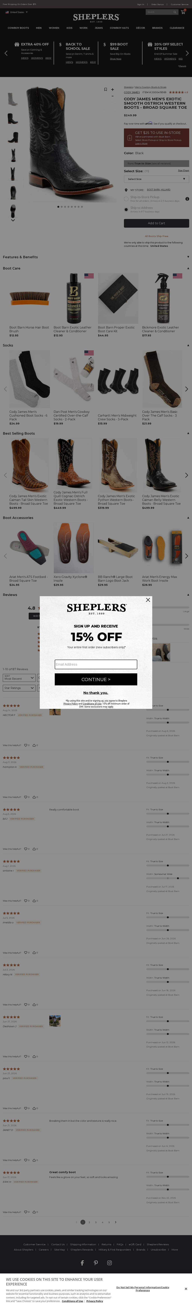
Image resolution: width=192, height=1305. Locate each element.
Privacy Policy (94, 1301)
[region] (96, 1289)
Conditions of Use (72, 1301)
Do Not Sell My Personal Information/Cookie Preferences (142, 1289)
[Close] (186, 1289)
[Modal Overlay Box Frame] (96, 652)
